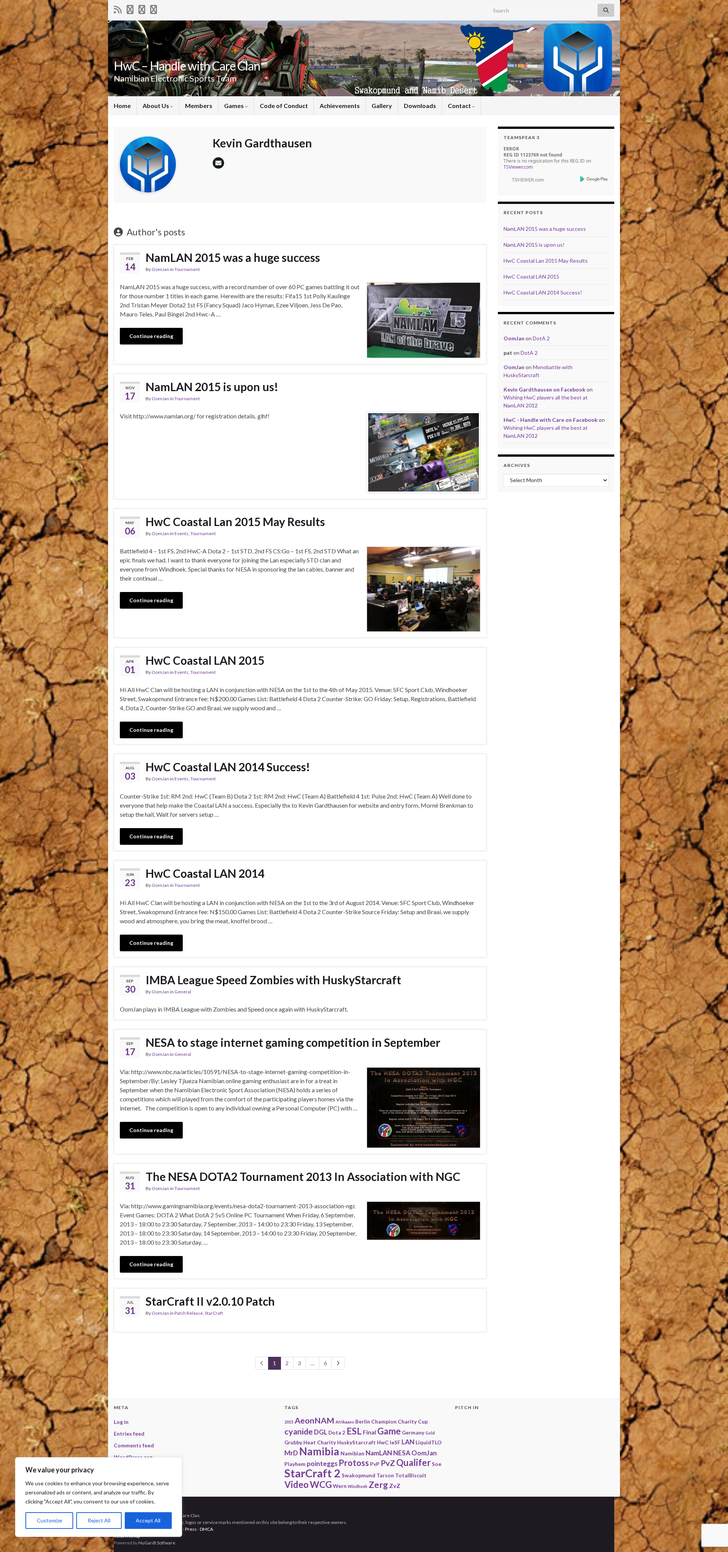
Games (234, 105)
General (182, 991)
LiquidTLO (429, 1442)
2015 (288, 1421)
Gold (430, 1432)
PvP (375, 1464)
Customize (49, 1520)
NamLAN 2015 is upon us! (212, 386)
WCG (321, 1484)
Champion (384, 1421)
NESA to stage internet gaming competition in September (293, 1042)
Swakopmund (358, 1475)
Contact (460, 105)
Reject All (99, 1520)
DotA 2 (541, 338)
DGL (320, 1432)
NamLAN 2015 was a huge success (233, 257)
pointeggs (322, 1463)
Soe (436, 1464)
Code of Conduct (284, 105)
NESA (401, 1453)
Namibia (319, 1451)
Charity (407, 1421)
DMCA (206, 1529)
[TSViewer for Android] (594, 178)
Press (191, 1529)
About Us (156, 105)
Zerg (378, 1484)
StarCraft (214, 1313)
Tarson (385, 1475)
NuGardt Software (156, 1543)
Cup (423, 1421)
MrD (291, 1453)
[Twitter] (130, 8)
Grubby (293, 1442)
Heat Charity (319, 1442)
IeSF (395, 1442)
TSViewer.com (518, 167)
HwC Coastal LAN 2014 (205, 873)
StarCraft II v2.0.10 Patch (210, 1301)
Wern (340, 1486)
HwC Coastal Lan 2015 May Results (235, 521)
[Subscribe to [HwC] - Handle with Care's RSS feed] (118, 8)
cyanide (298, 1431)
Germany (413, 1432)
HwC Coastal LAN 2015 (205, 660)
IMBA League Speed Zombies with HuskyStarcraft (273, 980)
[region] (98, 1497)
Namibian (352, 1453)
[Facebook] (141, 8)
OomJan (160, 269)
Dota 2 (336, 1432)
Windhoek (357, 1486)
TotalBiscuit (411, 1475)
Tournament (187, 269)
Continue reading (151, 336)
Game (389, 1430)
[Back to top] (710, 1506)
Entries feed (129, 1433)
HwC (383, 1442)
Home (122, 105)
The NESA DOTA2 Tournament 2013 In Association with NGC (303, 1176)
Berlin (362, 1421)
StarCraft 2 (312, 1473)
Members (198, 105)
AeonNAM (314, 1420)
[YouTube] (153, 8)
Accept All (148, 1520)
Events (181, 533)
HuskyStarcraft (356, 1442)
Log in (121, 1422)
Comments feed (134, 1445)
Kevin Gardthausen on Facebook (544, 389)
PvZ (388, 1462)
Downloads (420, 105)
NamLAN (379, 1453)
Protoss (354, 1463)
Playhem (295, 1464)
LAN (408, 1442)
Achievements (340, 105)
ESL (354, 1430)
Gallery (382, 105)
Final (369, 1432)
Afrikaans (345, 1421)
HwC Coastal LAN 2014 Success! (228, 767)
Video (296, 1484)
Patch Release (188, 1313)
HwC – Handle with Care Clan (187, 65)
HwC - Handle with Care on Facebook (551, 420)
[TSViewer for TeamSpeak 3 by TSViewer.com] (525, 179)
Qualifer (413, 1462)
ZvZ (394, 1485)
